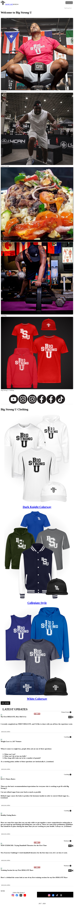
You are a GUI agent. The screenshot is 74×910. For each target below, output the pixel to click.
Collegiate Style (37, 602)
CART (11, 4)
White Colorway (37, 698)
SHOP (7, 4)
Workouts (66, 841)
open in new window (5, 731)
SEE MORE (5, 703)
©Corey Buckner (33, 903)
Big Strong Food (68, 8)
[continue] (50, 761)
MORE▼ (16, 4)
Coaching (66, 737)
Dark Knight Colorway (37, 507)
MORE (3, 891)
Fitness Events (65, 712)
